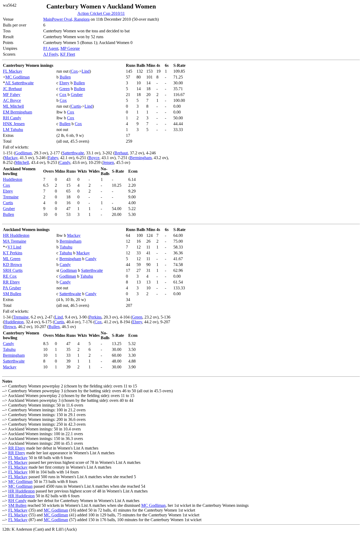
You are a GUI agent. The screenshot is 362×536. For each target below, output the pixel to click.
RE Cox (10, 276)
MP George (70, 48)
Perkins (95, 317)
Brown (10, 326)
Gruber (77, 94)
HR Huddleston (16, 235)
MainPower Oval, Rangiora (66, 19)
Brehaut (121, 153)
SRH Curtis (13, 270)
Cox (74, 71)
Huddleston (12, 179)
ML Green (11, 258)
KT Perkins (12, 253)
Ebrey (64, 83)
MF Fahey (11, 94)
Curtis (76, 106)
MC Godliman (17, 77)
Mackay (10, 157)
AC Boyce (12, 100)
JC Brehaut (12, 88)
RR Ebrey (11, 282)
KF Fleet (67, 54)
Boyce (94, 157)
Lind (86, 71)
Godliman (23, 153)
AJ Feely (50, 54)
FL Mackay (12, 71)
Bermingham (141, 157)
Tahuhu (66, 247)
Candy (64, 162)
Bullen (65, 77)
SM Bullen (12, 293)
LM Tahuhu (13, 129)
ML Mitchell (13, 106)
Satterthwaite (73, 153)
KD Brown (12, 264)
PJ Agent (50, 48)
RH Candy (12, 118)
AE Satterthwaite (19, 83)
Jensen (108, 162)
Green (64, 88)
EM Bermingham (17, 112)
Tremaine (11, 197)
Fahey (53, 157)
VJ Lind (14, 247)
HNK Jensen (14, 123)
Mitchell (22, 162)
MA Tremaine (14, 241)
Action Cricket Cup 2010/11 (101, 13)
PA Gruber (12, 288)
